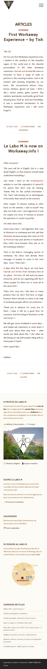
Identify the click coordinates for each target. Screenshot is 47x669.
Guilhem (23, 377)
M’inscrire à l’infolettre (15, 502)
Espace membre (30, 463)
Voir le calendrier (12, 528)
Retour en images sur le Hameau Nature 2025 (18, 623)
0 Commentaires (27, 127)
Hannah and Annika (23, 71)
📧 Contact (30, 424)
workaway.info (37, 180)
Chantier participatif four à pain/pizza (15, 613)
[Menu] (39, 5)
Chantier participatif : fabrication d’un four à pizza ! (20, 618)
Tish (15, 275)
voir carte (35, 554)
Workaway (23, 30)
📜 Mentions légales (12, 463)
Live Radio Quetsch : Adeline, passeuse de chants (19, 646)
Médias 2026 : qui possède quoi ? (14, 609)
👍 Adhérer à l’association (14, 424)
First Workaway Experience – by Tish (23, 37)
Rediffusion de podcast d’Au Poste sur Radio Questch (20, 635)
